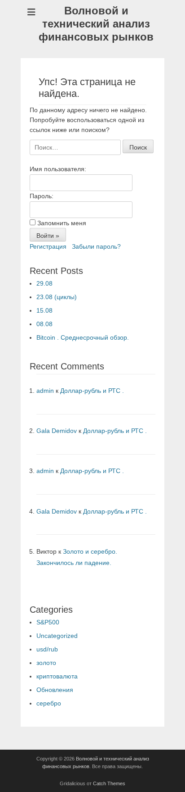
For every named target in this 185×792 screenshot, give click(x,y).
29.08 (44, 283)
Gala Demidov (56, 430)
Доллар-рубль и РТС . (92, 390)
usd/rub (47, 649)
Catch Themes (109, 783)
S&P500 (47, 622)
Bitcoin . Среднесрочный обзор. (82, 337)
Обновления (54, 689)
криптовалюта (57, 676)
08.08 (44, 324)
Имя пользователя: (58, 169)
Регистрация (48, 246)
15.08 (44, 310)
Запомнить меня (61, 223)
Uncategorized (57, 635)
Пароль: (41, 196)
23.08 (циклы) (56, 296)
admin (45, 390)
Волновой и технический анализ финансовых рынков (96, 24)
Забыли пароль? (96, 246)
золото (46, 662)
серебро (48, 703)
